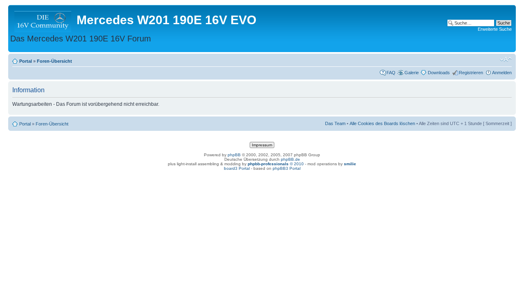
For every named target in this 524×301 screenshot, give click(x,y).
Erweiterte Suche (495, 29)
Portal (25, 61)
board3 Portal (237, 168)
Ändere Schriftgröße (506, 59)
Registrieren (471, 72)
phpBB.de (290, 159)
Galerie (411, 72)
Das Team (335, 123)
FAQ (390, 72)
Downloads (439, 72)
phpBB (234, 155)
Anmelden (502, 72)
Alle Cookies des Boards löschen (382, 123)
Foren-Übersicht (54, 61)
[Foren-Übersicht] (43, 20)
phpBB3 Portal (286, 168)
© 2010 (276, 164)
